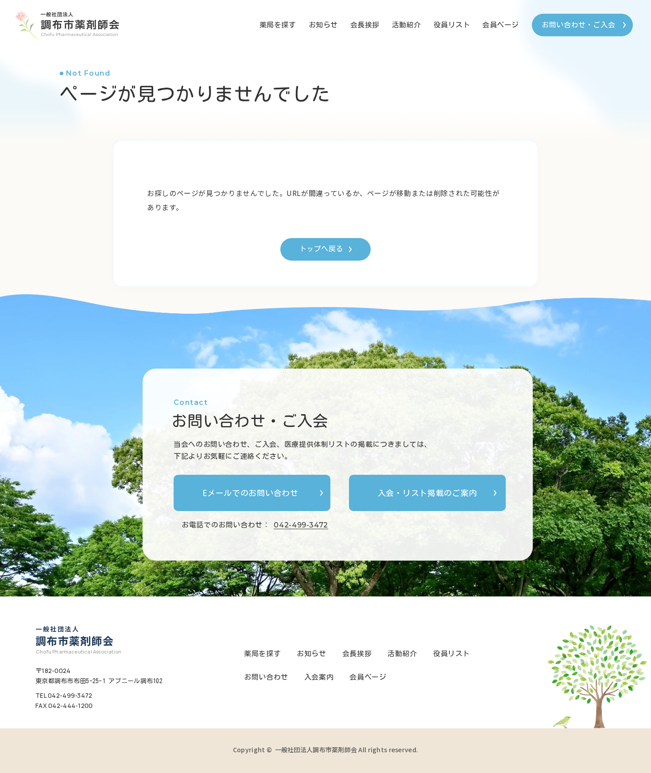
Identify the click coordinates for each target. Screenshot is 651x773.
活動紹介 (406, 24)
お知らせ (323, 24)
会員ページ (500, 24)
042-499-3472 (301, 525)
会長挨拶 (365, 24)
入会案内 (319, 677)
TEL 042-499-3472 (63, 695)
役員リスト (452, 24)
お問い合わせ (266, 677)
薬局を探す (278, 24)
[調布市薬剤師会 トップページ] (65, 24)
